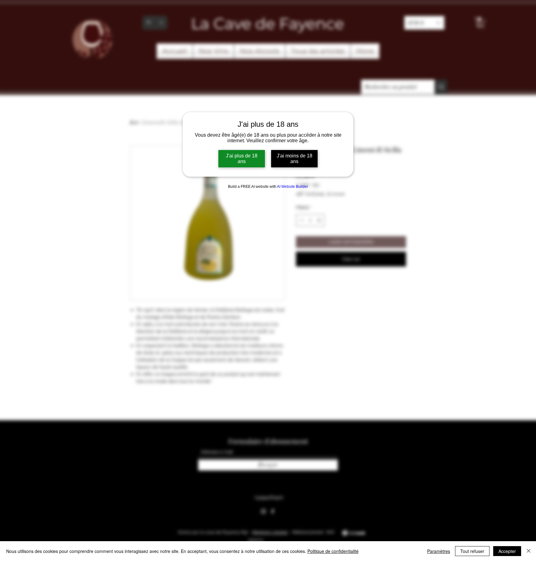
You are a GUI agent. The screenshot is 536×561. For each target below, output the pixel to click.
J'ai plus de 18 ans (241, 158)
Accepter (507, 551)
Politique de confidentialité (333, 551)
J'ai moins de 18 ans (294, 158)
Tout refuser (472, 551)
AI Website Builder (292, 186)
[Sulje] (528, 551)
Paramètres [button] (438, 551)
